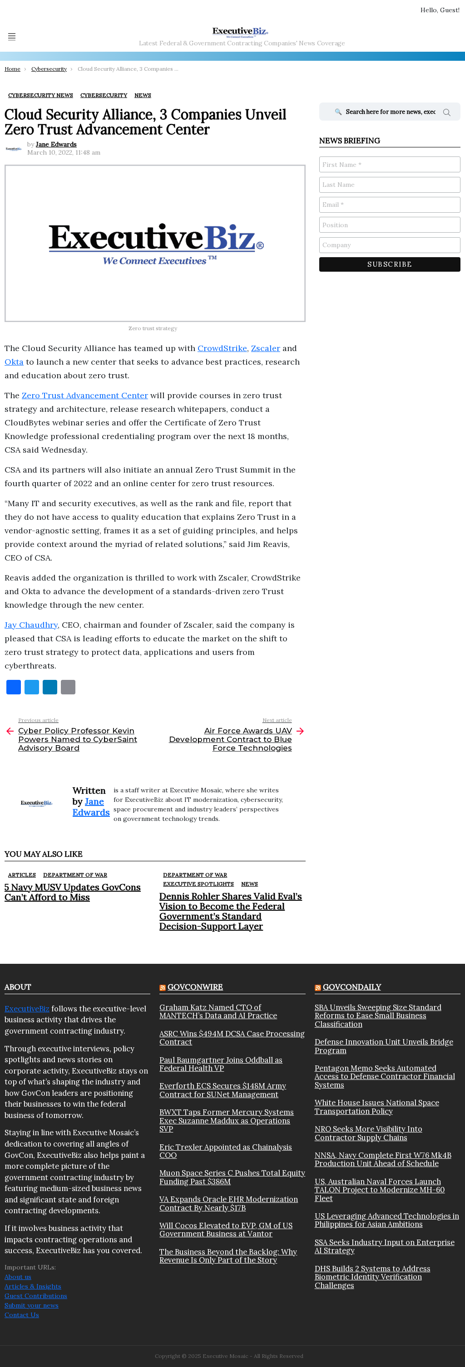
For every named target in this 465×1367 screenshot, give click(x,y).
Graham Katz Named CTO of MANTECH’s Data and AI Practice (218, 1011)
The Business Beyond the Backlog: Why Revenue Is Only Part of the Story (228, 1256)
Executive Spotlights (198, 883)
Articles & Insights (33, 1286)
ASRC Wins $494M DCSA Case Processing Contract (232, 1038)
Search (447, 114)
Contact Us (22, 1315)
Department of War (75, 874)
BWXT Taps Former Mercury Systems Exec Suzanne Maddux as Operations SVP (226, 1120)
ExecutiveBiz (27, 1008)
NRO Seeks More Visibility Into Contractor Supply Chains (368, 1133)
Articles (22, 874)
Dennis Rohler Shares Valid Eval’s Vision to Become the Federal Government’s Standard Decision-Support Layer (230, 911)
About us (18, 1277)
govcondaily (352, 987)
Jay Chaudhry (31, 625)
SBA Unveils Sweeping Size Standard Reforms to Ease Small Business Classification (378, 1015)
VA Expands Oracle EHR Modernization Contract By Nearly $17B (228, 1203)
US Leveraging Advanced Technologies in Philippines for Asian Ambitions (387, 1220)
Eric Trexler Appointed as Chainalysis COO (225, 1151)
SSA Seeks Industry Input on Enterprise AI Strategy (385, 1246)
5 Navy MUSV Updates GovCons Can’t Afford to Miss (73, 892)
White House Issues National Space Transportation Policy (377, 1106)
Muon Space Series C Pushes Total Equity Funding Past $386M (232, 1177)
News (249, 883)
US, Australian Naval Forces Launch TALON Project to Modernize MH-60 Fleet (380, 1189)
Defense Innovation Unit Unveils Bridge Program (384, 1046)
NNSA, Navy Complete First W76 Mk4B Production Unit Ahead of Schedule (383, 1159)
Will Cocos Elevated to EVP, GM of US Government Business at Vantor (225, 1229)
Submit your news (32, 1305)
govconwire (195, 987)
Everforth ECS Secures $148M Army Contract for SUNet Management (222, 1090)
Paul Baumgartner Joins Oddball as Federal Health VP (220, 1064)
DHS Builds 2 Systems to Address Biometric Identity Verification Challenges (372, 1276)
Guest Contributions (36, 1296)
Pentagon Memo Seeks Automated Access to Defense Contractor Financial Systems (385, 1076)
